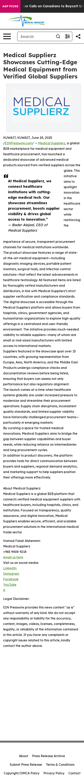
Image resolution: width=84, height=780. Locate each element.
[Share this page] (78, 36)
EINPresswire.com (18, 143)
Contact (74, 773)
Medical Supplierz (51, 143)
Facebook (11, 579)
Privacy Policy (53, 773)
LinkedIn (10, 568)
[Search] (58, 36)
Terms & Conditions (60, 764)
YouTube (9, 585)
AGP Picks (10, 6)
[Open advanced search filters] (67, 36)
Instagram (11, 574)
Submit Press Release (26, 764)
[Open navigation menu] (7, 36)
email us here (13, 557)
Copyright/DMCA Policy (21, 773)
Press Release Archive (48, 756)
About (23, 756)
